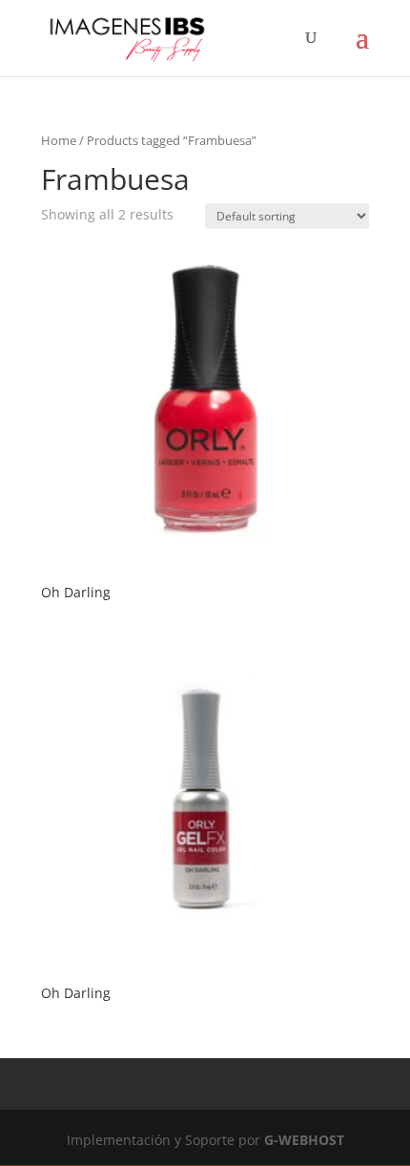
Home (58, 140)
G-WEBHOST (304, 1140)
